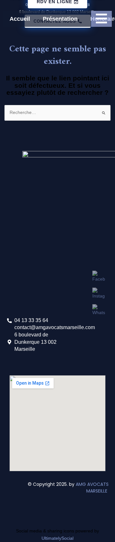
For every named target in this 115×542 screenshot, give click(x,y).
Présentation (60, 19)
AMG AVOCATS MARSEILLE (92, 487)
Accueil (20, 19)
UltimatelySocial (57, 538)
